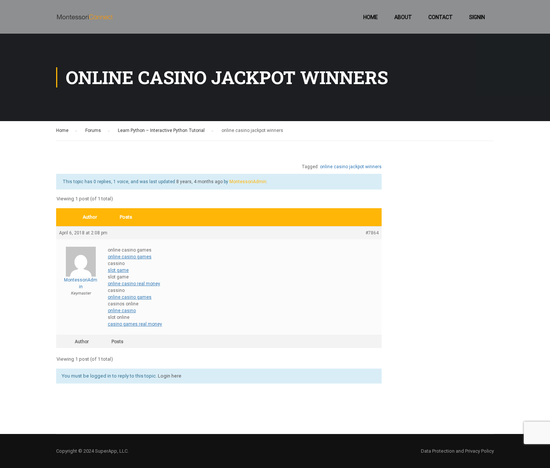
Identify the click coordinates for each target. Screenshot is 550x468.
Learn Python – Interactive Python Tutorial (161, 130)
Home (370, 17)
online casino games (130, 256)
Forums (93, 130)
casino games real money (135, 324)
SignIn (477, 17)
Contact (440, 17)
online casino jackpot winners (351, 166)
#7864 (372, 232)
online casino (122, 310)
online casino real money (134, 283)
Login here (169, 376)
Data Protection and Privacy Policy (457, 451)
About (403, 17)
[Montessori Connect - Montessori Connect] (84, 20)
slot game (118, 270)
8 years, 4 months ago (199, 181)
